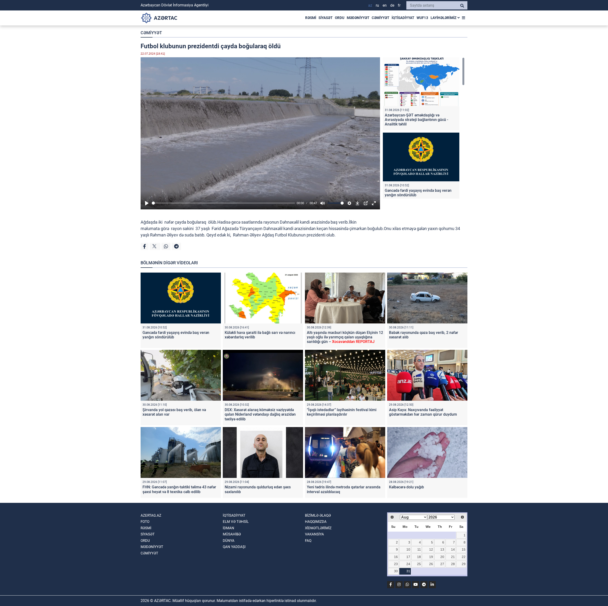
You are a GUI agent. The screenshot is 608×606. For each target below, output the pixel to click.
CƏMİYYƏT (380, 18)
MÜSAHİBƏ (232, 534)
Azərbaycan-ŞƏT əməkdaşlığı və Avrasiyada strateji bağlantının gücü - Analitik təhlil (416, 119)
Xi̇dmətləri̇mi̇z (318, 528)
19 (431, 557)
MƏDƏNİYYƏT (358, 18)
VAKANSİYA (314, 534)
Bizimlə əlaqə (318, 515)
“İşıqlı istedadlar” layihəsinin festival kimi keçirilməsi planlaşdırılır (341, 412)
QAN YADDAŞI (234, 547)
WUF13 (422, 18)
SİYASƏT (325, 18)
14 (453, 549)
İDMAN (228, 528)
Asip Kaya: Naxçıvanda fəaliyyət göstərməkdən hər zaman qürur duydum (423, 412)
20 (442, 557)
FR (399, 5)
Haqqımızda (316, 521)
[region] (424, 128)
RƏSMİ (310, 18)
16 (396, 557)
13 (442, 549)
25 (419, 564)
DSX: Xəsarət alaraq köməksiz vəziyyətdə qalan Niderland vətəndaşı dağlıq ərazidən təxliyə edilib (260, 414)
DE (392, 5)
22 (464, 557)
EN (385, 5)
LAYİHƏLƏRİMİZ (444, 18)
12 (431, 549)
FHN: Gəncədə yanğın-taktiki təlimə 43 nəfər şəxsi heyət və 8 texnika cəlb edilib (179, 489)
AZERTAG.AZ (151, 515)
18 (419, 557)
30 (396, 571)
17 (408, 557)
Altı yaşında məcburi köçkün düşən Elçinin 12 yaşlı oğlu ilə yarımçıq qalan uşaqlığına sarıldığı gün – (345, 337)
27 (442, 564)
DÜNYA (228, 541)
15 (464, 549)
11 (419, 549)
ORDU (339, 18)
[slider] (223, 203)
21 (453, 557)
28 (453, 564)
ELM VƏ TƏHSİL (236, 521)
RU (377, 5)
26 (431, 564)
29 (464, 564)
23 (396, 564)
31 (408, 571)
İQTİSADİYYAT (403, 18)
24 (408, 564)
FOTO (145, 521)
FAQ (308, 541)
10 (408, 549)
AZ (370, 5)
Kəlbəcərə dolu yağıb (406, 487)
